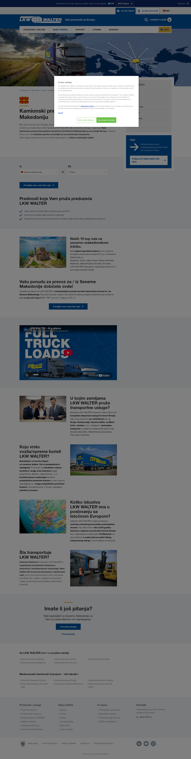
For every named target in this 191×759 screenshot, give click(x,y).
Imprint (60, 113)
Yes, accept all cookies (106, 120)
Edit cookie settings (85, 120)
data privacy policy (87, 106)
